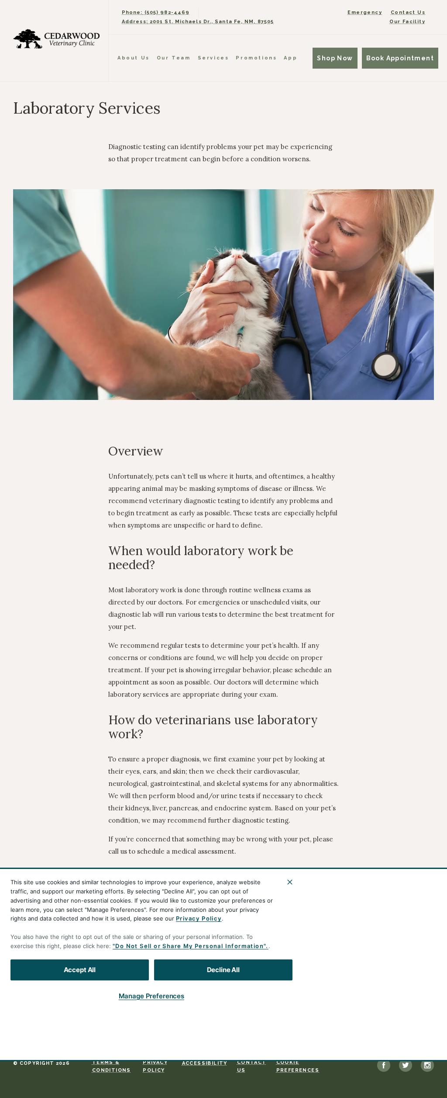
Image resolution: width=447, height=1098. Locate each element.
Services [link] (213, 58)
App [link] (290, 58)
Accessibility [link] (204, 1063)
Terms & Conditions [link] (111, 1066)
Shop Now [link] (335, 58)
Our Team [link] (174, 58)
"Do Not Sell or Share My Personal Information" (189, 945)
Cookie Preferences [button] (297, 1066)
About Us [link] (133, 58)
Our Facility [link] (407, 21)
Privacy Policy (199, 918)
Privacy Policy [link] (155, 1066)
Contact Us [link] (408, 12)
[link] (56, 38)
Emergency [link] (364, 12)
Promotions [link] (256, 58)
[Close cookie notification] (289, 882)
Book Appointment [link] (400, 58)
